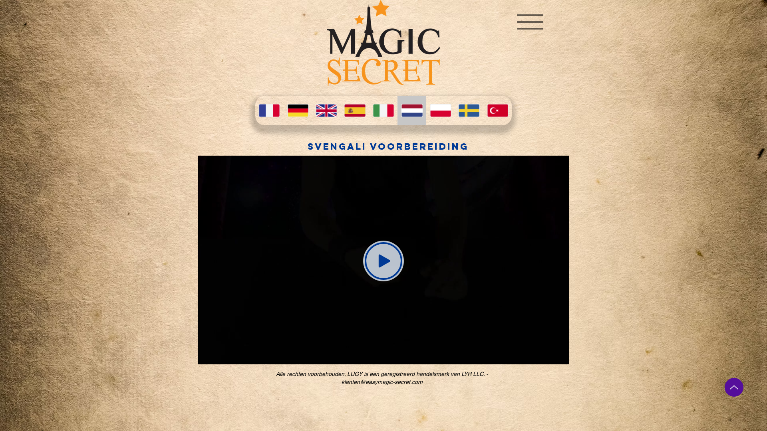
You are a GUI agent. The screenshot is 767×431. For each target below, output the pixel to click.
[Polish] (440, 110)
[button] (530, 22)
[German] (297, 110)
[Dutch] (411, 110)
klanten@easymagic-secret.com (382, 382)
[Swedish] (469, 110)
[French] (269, 110)
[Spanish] (354, 110)
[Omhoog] (734, 387)
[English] (326, 110)
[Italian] (383, 110)
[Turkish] (497, 110)
